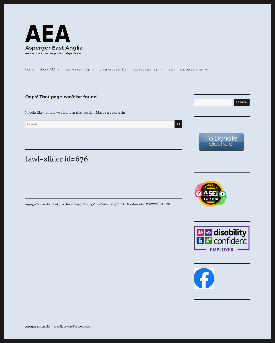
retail (171, 69)
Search (242, 102)
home (29, 69)
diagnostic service (113, 69)
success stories (191, 69)
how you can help (145, 69)
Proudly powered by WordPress (72, 326)
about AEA (47, 69)
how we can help (77, 69)
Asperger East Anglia (54, 47)
